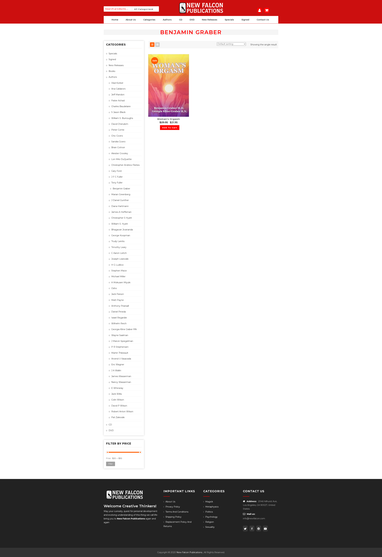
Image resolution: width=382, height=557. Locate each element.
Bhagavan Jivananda (122, 229)
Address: (252, 501)
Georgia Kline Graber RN (124, 329)
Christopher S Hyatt (121, 218)
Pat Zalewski (118, 417)
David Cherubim (119, 124)
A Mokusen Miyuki (120, 282)
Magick (209, 501)
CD (110, 424)
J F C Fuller (117, 176)
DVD (111, 430)
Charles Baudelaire (121, 106)
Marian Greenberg (120, 194)
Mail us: (251, 514)
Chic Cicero (117, 135)
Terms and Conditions (176, 511)
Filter (110, 464)
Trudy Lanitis (117, 241)
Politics (209, 511)
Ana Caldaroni (118, 88)
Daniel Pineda (118, 311)
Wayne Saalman (119, 335)
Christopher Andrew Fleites (125, 165)
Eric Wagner (117, 364)
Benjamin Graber (121, 188)
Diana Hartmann (120, 206)
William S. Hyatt (119, 223)
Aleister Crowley (119, 153)
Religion (209, 522)
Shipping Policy (173, 517)
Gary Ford (116, 171)
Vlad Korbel (117, 83)
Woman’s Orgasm (168, 119)
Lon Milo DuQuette (121, 159)
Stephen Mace (119, 270)
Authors (113, 77)
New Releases (116, 65)
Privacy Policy (172, 506)
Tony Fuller (117, 182)
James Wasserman (121, 376)
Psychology (211, 517)
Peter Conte (117, 129)
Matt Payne (117, 300)
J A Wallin (116, 370)
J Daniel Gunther (120, 200)
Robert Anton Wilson (122, 411)
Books (112, 71)
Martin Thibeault (119, 353)
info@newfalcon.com (254, 518)
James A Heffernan (121, 212)
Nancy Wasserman (121, 382)
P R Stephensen (119, 347)
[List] (157, 44)
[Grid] (152, 44)
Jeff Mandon (117, 94)
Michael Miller (118, 276)
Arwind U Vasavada (121, 358)
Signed (112, 59)
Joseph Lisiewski (119, 259)
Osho (114, 288)
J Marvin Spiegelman (122, 341)
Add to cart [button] (169, 127)
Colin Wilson (117, 399)
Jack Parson (117, 294)
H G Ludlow (117, 265)
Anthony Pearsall (120, 306)
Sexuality (210, 527)
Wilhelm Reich (119, 323)
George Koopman (120, 235)
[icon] (245, 528)
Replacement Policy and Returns (177, 524)
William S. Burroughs (122, 118)
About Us (170, 501)
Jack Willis (116, 394)
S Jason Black (118, 112)
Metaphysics (211, 506)
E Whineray (117, 388)
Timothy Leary (118, 247)
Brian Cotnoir (118, 147)
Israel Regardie (119, 317)
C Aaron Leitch (119, 253)
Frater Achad (118, 100)
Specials (113, 53)
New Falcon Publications (189, 552)
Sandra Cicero (118, 141)
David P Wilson (119, 405)
